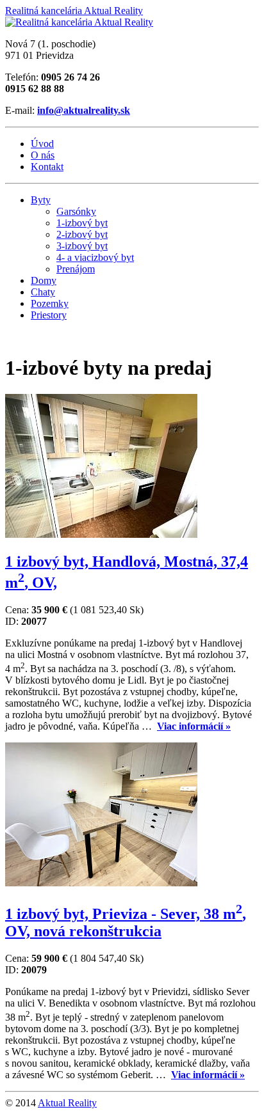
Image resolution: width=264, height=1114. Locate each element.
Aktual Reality (67, 1102)
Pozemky (50, 303)
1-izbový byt (82, 222)
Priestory (49, 315)
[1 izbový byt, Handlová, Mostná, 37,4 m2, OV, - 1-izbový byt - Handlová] (101, 534)
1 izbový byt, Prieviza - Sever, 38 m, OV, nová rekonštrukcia (125, 922)
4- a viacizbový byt (95, 257)
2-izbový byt (82, 234)
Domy (43, 280)
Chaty (43, 291)
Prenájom (75, 268)
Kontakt (47, 166)
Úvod (42, 143)
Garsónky (76, 211)
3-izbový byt (82, 245)
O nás (42, 155)
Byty (41, 199)
